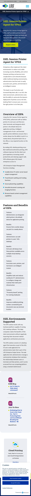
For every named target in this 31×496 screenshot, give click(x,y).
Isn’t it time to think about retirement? (14, 388)
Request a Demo (10, 45)
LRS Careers (23, 1)
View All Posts (12, 393)
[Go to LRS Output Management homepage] (16, 6)
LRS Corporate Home (10, 1)
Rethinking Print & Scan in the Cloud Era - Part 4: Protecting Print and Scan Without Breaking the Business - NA (16, 416)
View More (16, 462)
